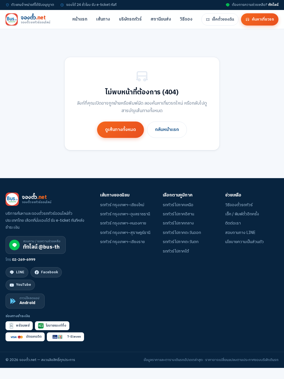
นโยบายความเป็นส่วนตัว (244, 242)
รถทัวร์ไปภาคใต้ (176, 251)
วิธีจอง (186, 19)
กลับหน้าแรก (167, 129)
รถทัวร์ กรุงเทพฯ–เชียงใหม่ (122, 205)
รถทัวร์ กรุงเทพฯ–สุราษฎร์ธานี (125, 232)
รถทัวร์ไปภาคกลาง (178, 223)
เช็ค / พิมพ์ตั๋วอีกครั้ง (242, 214)
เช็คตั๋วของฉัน (223, 19)
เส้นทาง (103, 19)
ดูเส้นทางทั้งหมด (120, 129)
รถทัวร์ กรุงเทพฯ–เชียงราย (122, 242)
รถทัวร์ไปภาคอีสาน (178, 214)
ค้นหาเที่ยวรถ (263, 19)
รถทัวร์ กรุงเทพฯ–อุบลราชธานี (125, 214)
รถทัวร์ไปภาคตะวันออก (182, 232)
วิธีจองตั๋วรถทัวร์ (239, 205)
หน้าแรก (79, 19)
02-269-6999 (23, 260)
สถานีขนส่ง (161, 19)
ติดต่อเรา (233, 223)
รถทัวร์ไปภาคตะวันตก (181, 242)
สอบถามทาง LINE (240, 232)
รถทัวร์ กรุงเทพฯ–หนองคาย (123, 223)
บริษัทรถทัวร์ (130, 19)
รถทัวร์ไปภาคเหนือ (178, 205)
